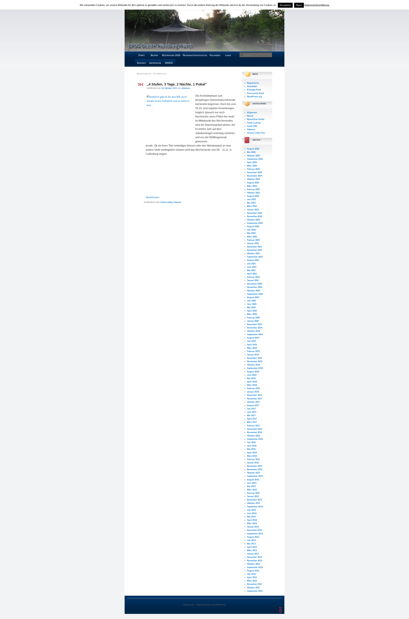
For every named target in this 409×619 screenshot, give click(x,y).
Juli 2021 (251, 263)
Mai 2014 (251, 516)
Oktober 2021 (253, 253)
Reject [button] (299, 5)
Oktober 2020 (253, 290)
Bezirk (154, 55)
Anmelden (252, 86)
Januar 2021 (253, 280)
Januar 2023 (253, 209)
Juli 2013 (251, 540)
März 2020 (252, 314)
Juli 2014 (251, 510)
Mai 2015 (251, 486)
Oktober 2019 (253, 331)
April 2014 (252, 520)
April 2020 (252, 311)
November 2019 (254, 328)
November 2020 (254, 287)
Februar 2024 (253, 189)
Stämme (177, 202)
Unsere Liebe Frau (256, 133)
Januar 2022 (253, 243)
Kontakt (141, 62)
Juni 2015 (251, 483)
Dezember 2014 (254, 500)
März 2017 (252, 422)
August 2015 (253, 479)
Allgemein (252, 112)
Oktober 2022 (253, 220)
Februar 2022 (253, 240)
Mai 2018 (251, 378)
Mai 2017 (251, 415)
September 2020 (255, 294)
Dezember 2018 (254, 358)
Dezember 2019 (254, 324)
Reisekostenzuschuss (195, 55)
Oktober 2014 (253, 503)
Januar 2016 (253, 462)
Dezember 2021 (254, 247)
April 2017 (252, 419)
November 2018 (254, 361)
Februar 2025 (253, 169)
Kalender (215, 55)
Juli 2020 (251, 301)
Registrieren (253, 83)
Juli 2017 (251, 409)
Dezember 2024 (254, 172)
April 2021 (252, 274)
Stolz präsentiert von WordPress (211, 605)
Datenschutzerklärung (317, 5)
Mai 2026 (251, 152)
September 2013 (255, 533)
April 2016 (252, 452)
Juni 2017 (251, 412)
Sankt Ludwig (166, 202)
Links (228, 55)
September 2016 (255, 439)
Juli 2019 (251, 341)
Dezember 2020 (254, 284)
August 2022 (253, 226)
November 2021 (254, 250)
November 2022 (254, 216)
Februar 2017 (253, 425)
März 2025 (252, 166)
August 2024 (253, 182)
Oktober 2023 (253, 193)
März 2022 (252, 236)
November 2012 (254, 560)
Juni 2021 (251, 267)
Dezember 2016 (254, 429)
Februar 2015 (253, 493)
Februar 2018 (253, 388)
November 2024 (254, 176)
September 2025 (255, 159)
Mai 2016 (251, 449)
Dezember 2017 (254, 395)
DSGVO (169, 62)
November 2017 (254, 398)
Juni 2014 (251, 513)
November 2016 (254, 432)
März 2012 (252, 581)
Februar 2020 (253, 317)
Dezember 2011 (254, 584)
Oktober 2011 (253, 587)
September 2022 (255, 223)
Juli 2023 (251, 199)
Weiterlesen (152, 197)
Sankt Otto (252, 126)
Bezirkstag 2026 (171, 55)
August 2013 (253, 537)
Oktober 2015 (253, 473)
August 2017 (253, 405)
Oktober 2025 (253, 155)
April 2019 (252, 344)
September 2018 (255, 368)
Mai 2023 (251, 203)
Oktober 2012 (253, 564)
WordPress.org (254, 96)
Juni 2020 (251, 304)
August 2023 (253, 196)
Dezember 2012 (254, 557)
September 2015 (255, 476)
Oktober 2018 (253, 365)
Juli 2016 (251, 442)
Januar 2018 (253, 392)
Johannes (185, 88)
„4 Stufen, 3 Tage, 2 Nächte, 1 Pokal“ (177, 84)
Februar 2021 (253, 277)
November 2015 (254, 469)
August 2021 (253, 260)
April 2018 (252, 382)
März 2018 (252, 385)
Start (141, 55)
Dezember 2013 (254, 530)
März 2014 (252, 523)
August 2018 (253, 371)
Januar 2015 (253, 496)
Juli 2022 (251, 230)
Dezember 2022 (254, 213)
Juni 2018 (251, 375)
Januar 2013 (253, 554)
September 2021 (255, 257)
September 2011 (255, 591)
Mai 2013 (251, 543)
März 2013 (252, 550)
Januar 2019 (253, 355)
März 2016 (252, 456)
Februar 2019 (253, 351)
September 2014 (255, 506)
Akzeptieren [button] (285, 5)
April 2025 (252, 162)
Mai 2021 (251, 270)
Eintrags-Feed (254, 89)
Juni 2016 (251, 446)
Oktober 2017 (253, 402)
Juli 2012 (251, 574)
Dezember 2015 (254, 466)
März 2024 (252, 186)
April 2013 (252, 547)
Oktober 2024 (253, 179)
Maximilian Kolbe (255, 119)
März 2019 (252, 348)
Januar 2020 (253, 321)
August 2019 (253, 338)
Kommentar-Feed (255, 93)
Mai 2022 (251, 233)
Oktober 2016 (253, 435)
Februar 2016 (253, 459)
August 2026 (253, 149)
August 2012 (253, 570)
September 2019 (255, 334)
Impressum (155, 62)
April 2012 (252, 577)
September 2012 (255, 567)
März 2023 (252, 206)
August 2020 (253, 297)
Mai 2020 (251, 307)
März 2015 (252, 489)
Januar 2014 (253, 527)
